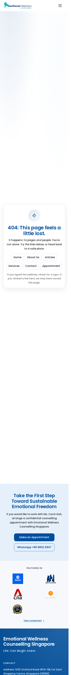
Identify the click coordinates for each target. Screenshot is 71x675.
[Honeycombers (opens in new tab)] (51, 594)
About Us (33, 257)
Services (14, 266)
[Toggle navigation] (60, 5)
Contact (31, 266)
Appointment (51, 266)
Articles (50, 257)
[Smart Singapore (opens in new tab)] (51, 578)
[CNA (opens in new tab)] (18, 594)
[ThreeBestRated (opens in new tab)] (18, 609)
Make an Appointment (34, 537)
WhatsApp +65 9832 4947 (34, 547)
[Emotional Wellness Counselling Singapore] (18, 5)
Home (17, 257)
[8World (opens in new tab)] (18, 578)
